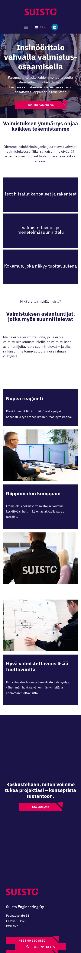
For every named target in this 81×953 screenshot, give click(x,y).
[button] (26, 27)
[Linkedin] (54, 27)
